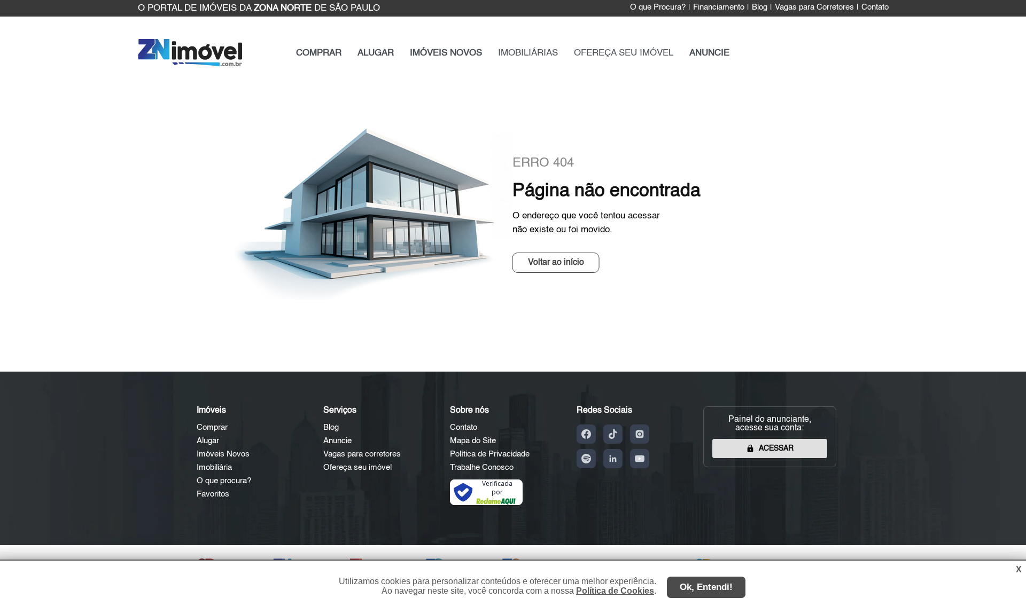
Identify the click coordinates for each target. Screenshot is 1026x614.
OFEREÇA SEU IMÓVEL (623, 53)
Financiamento (718, 7)
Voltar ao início (556, 262)
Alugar (208, 441)
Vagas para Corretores (814, 7)
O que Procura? (658, 7)
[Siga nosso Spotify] (586, 458)
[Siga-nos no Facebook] (586, 434)
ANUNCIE (709, 53)
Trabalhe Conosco (482, 467)
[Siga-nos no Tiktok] (613, 434)
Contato (875, 7)
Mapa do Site (473, 441)
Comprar (212, 427)
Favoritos (213, 494)
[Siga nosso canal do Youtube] (639, 458)
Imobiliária (214, 467)
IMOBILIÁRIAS (528, 53)
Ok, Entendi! (706, 587)
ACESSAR (776, 448)
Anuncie (337, 441)
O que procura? (224, 481)
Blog (759, 7)
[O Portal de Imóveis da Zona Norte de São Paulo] (190, 64)
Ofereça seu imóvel (357, 467)
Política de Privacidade (490, 454)
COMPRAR (318, 53)
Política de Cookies (615, 590)
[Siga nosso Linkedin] (613, 458)
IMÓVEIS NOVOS (446, 53)
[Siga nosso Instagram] (639, 434)
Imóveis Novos (223, 454)
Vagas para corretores (362, 454)
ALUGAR (375, 53)
